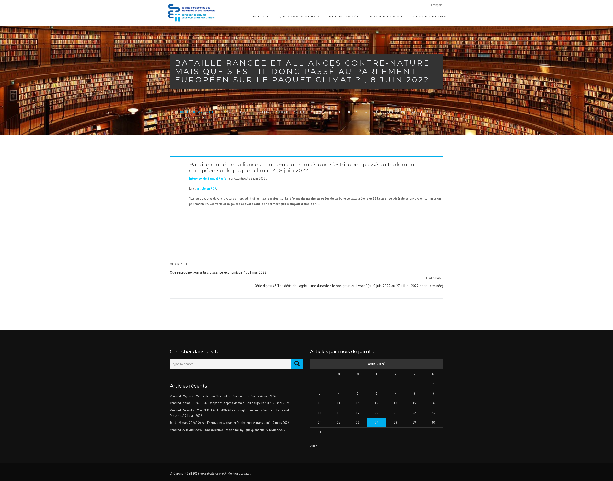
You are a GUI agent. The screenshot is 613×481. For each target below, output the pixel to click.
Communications (429, 16)
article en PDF (206, 189)
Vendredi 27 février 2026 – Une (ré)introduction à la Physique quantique (217, 430)
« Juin (313, 446)
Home (184, 111)
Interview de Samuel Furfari (208, 178)
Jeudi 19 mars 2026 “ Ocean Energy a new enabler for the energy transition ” (220, 423)
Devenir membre (386, 16)
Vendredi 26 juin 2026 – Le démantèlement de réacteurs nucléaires (214, 396)
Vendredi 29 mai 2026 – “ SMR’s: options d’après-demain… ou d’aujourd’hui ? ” (221, 403)
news (197, 111)
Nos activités (344, 16)
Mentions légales (239, 473)
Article (213, 111)
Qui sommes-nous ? (299, 16)
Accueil (261, 16)
